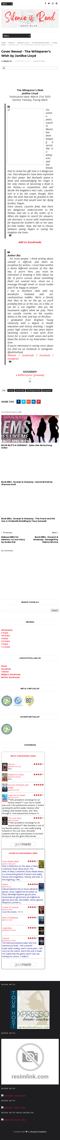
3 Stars (4, 644)
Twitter (5, 671)
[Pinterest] (56, 3)
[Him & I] (5, 770)
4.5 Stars (5, 635)
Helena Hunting (15, 766)
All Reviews (7, 630)
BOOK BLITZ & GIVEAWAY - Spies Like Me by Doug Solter (26, 446)
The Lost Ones (14, 818)
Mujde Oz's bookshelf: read (23, 853)
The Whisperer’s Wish (40, 43)
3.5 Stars (5, 641)
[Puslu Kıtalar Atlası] (41, 867)
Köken (5, 884)
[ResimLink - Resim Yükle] (30, 1083)
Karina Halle (8, 910)
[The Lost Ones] (5, 824)
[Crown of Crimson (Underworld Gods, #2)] (41, 913)
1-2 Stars (5, 647)
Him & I (11, 764)
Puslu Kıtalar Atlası (10, 861)
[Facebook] (45, 3)
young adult (47, 390)
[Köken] (41, 890)
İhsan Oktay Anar (10, 864)
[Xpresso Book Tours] (30, 1028)
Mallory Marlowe (15, 777)
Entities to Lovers (16, 774)
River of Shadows (10, 917)
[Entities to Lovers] (5, 780)
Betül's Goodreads (10, 677)
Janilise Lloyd (23, 43)
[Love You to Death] (5, 801)
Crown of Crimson (10, 907)
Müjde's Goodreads (11, 674)
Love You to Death (16, 795)
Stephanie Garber (10, 930)
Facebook (44, 355)
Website (12, 355)
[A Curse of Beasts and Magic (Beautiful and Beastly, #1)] (5, 791)
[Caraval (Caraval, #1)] (41, 944)
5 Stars (4, 632)
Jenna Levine (14, 797)
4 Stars (4, 638)
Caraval (5, 938)
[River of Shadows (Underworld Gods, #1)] (41, 923)
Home (3, 43)
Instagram (13, 358)
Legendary (7, 928)
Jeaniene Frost (14, 790)
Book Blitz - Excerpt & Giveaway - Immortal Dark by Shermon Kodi (26, 483)
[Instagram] (53, 3)
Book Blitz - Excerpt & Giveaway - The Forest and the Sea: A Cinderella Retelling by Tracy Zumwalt (28, 519)
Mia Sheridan (14, 820)
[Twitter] (49, 3)
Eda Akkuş (7, 887)
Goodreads (28, 355)
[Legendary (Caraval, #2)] (41, 934)
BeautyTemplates (38, 1131)
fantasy (11, 43)
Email (4, 666)
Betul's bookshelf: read (23, 756)
